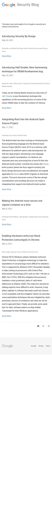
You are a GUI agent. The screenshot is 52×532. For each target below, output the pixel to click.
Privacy (41, 346)
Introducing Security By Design (19, 36)
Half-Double (7, 96)
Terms (48, 346)
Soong (45, 164)
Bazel (16, 174)
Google (34, 346)
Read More (6, 56)
